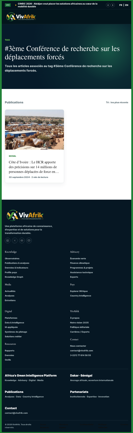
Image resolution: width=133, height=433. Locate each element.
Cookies (124, 424)
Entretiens (10, 300)
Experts (74, 277)
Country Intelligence (80, 295)
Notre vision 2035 (79, 322)
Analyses (9, 295)
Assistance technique (81, 272)
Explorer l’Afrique (79, 291)
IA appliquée (11, 327)
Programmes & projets (81, 267)
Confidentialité (87, 424)
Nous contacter (78, 346)
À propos (74, 318)
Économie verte (78, 258)
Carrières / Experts (80, 331)
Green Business (44, 426)
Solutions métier (13, 336)
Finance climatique (80, 263)
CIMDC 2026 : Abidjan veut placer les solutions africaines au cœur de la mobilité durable (57, 5)
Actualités (10, 291)
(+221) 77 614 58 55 (80, 355)
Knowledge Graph (14, 277)
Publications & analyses (17, 263)
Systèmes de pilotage (16, 331)
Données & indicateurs (16, 267)
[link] (7, 240)
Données (9, 355)
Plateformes (11, 318)
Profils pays (11, 272)
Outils (8, 359)
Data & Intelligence (14, 322)
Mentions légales (63, 426)
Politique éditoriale (79, 327)
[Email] (29, 240)
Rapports (9, 350)
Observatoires (12, 258)
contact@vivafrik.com (81, 350)
